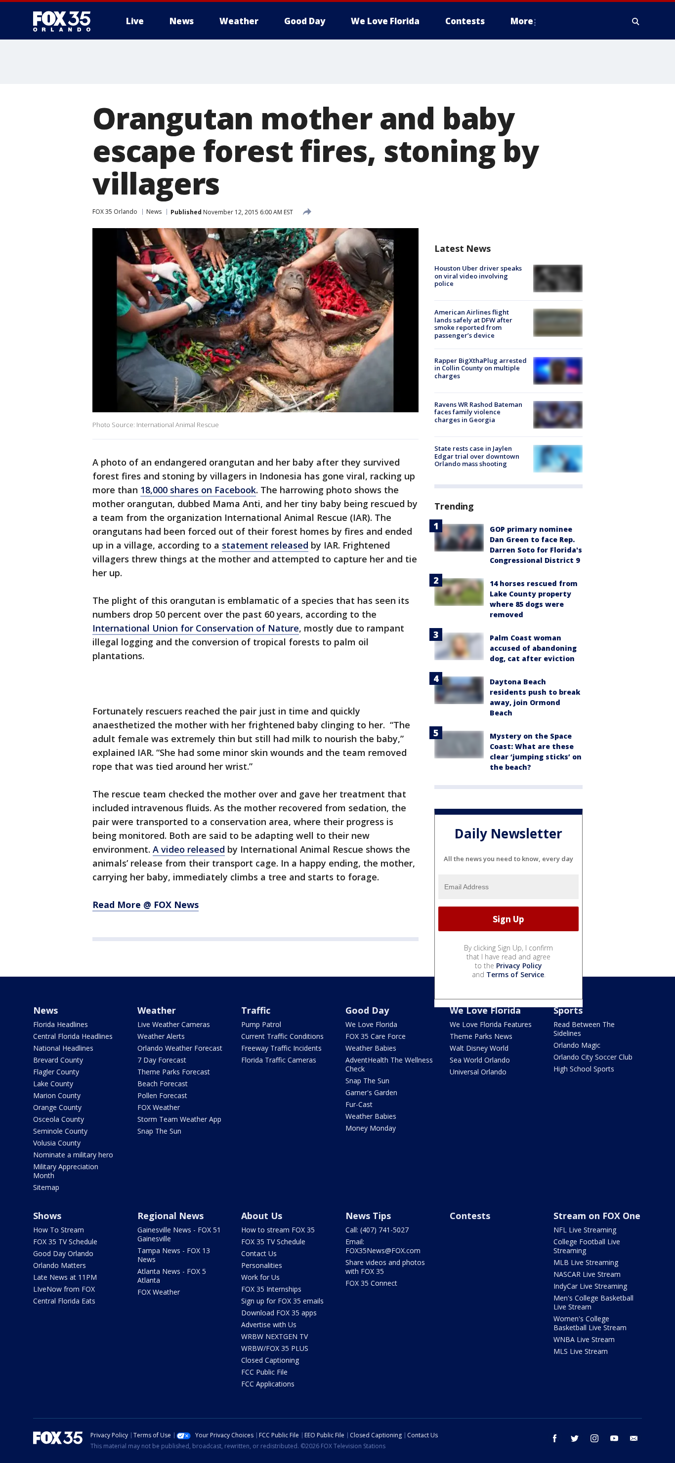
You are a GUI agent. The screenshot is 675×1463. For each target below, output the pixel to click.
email (634, 1438)
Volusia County (57, 1142)
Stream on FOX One (596, 1216)
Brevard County (58, 1060)
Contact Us (259, 1253)
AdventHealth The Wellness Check (389, 1064)
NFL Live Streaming (584, 1229)
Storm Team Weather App (179, 1119)
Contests (470, 1216)
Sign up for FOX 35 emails (282, 1300)
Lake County (53, 1083)
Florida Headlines (60, 1024)
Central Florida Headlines (73, 1036)
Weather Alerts (161, 1036)
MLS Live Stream (580, 1351)
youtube (614, 1438)
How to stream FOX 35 (278, 1229)
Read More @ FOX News (145, 904)
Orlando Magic (576, 1045)
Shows (47, 1216)
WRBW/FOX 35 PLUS (274, 1348)
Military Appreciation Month (65, 1171)
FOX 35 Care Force (375, 1036)
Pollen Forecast (162, 1095)
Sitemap (46, 1187)
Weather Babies (370, 1048)
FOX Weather (158, 1107)
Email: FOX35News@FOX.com (383, 1246)
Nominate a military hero (73, 1154)
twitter (575, 1438)
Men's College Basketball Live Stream (593, 1302)
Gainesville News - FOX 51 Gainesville (179, 1234)
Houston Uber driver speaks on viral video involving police (478, 276)
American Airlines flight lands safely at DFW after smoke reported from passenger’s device (473, 324)
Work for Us (260, 1277)
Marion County (57, 1095)
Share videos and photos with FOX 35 (385, 1267)
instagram (594, 1438)
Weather (156, 1010)
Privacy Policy (519, 965)
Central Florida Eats (64, 1300)
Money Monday (370, 1128)
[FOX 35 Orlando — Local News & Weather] (65, 21)
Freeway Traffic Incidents (281, 1048)
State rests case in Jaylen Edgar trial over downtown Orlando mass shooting (476, 456)
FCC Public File (264, 1372)
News (154, 211)
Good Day (367, 1010)
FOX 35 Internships (271, 1289)
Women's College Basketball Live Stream (590, 1323)
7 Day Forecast (161, 1060)
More (521, 21)
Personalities (261, 1265)
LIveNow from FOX (64, 1289)
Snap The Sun (159, 1131)
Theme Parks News (481, 1036)
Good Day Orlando (63, 1253)
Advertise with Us (268, 1324)
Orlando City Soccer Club (593, 1057)
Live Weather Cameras (173, 1024)
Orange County (57, 1107)
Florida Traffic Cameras (278, 1060)
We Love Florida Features (491, 1024)
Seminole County (60, 1131)
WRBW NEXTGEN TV (274, 1336)
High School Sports (583, 1068)
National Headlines (63, 1048)
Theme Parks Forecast (173, 1071)
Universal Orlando (478, 1071)
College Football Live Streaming (586, 1246)
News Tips (368, 1216)
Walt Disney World (479, 1048)
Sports (568, 1010)
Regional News (170, 1216)
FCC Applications (268, 1383)
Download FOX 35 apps (279, 1312)
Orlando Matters (59, 1265)
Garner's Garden (371, 1092)
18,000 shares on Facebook (198, 490)
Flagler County (56, 1071)
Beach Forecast (162, 1083)
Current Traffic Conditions (282, 1036)
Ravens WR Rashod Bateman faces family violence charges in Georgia (478, 412)
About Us (261, 1216)
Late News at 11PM (65, 1277)
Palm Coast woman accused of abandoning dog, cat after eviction (533, 648)
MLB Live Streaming (585, 1262)
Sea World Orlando (480, 1060)
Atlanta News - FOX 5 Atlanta (171, 1275)
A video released (189, 849)
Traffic (255, 1010)
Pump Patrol (261, 1024)
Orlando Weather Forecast (179, 1048)
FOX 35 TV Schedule (65, 1241)
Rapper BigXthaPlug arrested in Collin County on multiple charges (480, 368)
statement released (265, 545)
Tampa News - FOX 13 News (173, 1255)
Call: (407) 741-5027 (377, 1229)
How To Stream (58, 1229)
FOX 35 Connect (371, 1283)
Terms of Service (515, 974)
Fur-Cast (359, 1104)
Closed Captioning (270, 1360)
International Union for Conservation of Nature (195, 628)
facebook (555, 1438)
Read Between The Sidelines (584, 1029)
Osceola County (58, 1119)
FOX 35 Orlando (114, 211)
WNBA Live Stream (584, 1339)
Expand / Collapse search (636, 21)
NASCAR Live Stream (587, 1274)
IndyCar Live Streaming (590, 1286)
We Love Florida (371, 1024)
